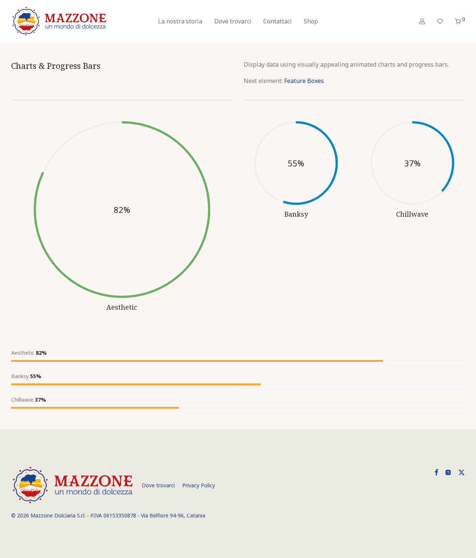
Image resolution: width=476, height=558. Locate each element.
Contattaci (277, 21)
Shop (311, 21)
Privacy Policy (198, 485)
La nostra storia (180, 21)
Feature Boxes (304, 81)
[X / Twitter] (461, 471)
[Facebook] (436, 471)
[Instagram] (448, 471)
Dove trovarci (232, 21)
